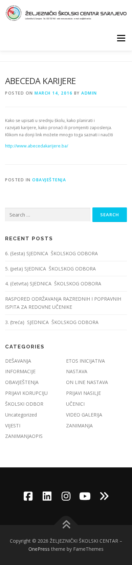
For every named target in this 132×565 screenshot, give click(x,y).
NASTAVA (76, 371)
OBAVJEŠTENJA (49, 180)
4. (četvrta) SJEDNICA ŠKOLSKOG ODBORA (54, 283)
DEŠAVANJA (18, 361)
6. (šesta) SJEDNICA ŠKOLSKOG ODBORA (52, 253)
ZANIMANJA (79, 425)
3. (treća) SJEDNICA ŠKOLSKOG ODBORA (51, 322)
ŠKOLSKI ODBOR (24, 404)
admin (89, 93)
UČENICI (75, 404)
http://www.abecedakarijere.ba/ (36, 146)
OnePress (39, 549)
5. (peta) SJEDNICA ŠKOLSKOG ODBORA (51, 268)
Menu (120, 38)
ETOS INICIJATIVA (85, 361)
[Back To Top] (66, 525)
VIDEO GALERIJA (84, 414)
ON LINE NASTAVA (87, 382)
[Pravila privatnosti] (104, 496)
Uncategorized (21, 414)
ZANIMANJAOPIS (24, 436)
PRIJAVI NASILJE (83, 393)
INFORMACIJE (20, 371)
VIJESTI (12, 425)
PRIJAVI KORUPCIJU (26, 393)
